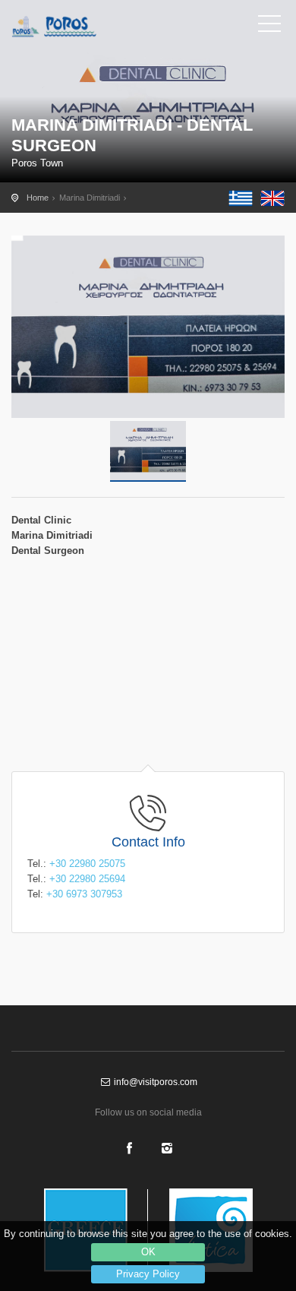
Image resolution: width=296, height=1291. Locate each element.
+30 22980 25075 (87, 863)
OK (148, 1252)
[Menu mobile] (269, 26)
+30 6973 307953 (84, 894)
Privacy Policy (148, 1274)
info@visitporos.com (154, 1082)
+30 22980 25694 (87, 878)
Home (38, 197)
